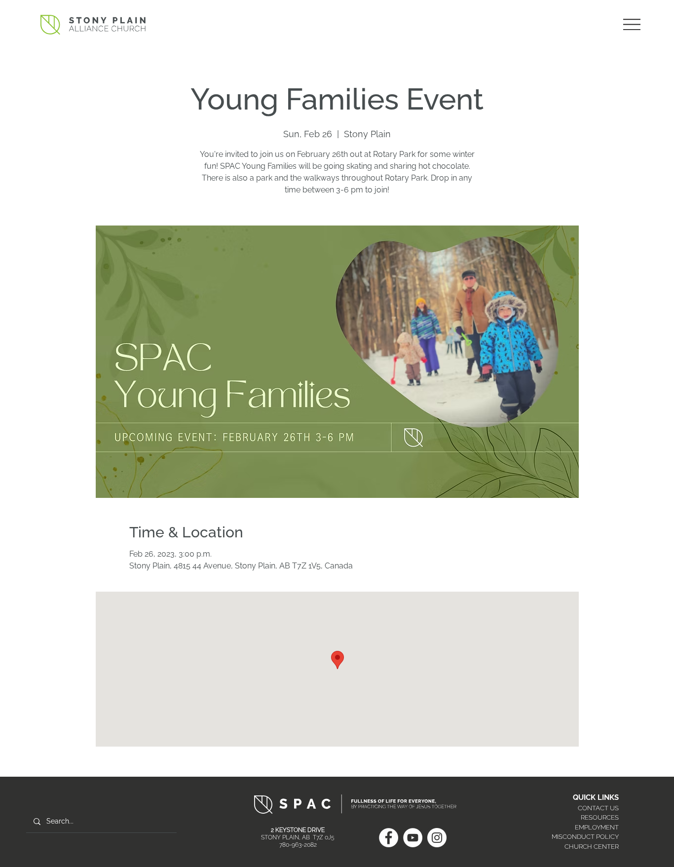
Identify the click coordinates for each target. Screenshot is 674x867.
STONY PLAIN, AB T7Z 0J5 (298, 837)
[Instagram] (437, 837)
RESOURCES (600, 817)
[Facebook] (388, 837)
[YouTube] (412, 837)
